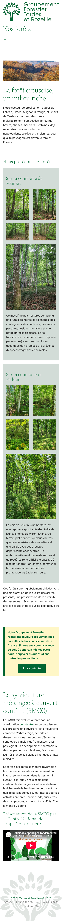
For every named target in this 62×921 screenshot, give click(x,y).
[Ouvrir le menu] (5, 40)
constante (26, 724)
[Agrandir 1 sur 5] (25, 193)
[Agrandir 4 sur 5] (51, 227)
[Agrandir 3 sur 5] (25, 227)
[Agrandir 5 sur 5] (51, 247)
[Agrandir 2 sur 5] (51, 193)
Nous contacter (32, 668)
